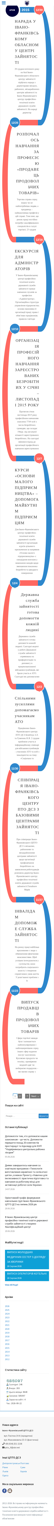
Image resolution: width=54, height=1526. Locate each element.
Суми (22, 1467)
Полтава (24, 1463)
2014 (7, 1351)
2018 (7, 1336)
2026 (7, 1306)
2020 (7, 1329)
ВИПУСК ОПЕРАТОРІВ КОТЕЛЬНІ (27, 1273)
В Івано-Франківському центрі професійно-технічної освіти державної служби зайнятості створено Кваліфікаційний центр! (26, 1221)
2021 (7, 1325)
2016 (7, 1344)
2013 (7, 1355)
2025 (7, 1309)
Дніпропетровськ (11, 1463)
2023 (7, 1317)
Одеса (5, 1475)
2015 (7, 1348)
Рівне (5, 1467)
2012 (7, 1359)
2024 (7, 1313)
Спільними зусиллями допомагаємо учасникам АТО (27, 709)
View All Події (11, 1284)
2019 (7, 1332)
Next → (35, 1096)
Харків (23, 1471)
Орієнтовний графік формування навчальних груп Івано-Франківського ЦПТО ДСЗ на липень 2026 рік (25, 1201)
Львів (5, 1471)
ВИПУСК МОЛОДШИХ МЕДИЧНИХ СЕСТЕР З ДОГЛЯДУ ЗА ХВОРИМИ (26, 1256)
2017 (7, 1340)
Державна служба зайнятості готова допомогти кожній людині (29, 612)
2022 (7, 1321)
